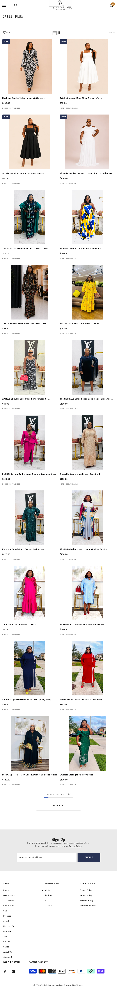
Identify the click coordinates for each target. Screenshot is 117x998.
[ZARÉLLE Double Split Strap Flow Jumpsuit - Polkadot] (29, 367)
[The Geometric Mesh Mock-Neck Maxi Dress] (29, 292)
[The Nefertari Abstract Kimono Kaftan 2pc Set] (87, 517)
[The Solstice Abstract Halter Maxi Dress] (87, 217)
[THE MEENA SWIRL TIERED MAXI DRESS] (87, 292)
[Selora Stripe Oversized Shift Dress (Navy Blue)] (29, 668)
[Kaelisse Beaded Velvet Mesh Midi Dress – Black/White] (29, 66)
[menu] (4, 5)
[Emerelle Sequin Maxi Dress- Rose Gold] (87, 442)
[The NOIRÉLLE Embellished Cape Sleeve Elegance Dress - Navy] (87, 367)
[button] (55, 33)
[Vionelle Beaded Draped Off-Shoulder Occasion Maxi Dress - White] (87, 142)
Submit (89, 857)
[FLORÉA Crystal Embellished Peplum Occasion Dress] (29, 442)
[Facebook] (4, 971)
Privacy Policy (75, 846)
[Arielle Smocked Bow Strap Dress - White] (87, 66)
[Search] (16, 5)
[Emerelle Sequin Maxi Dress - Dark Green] (29, 517)
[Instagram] (13, 971)
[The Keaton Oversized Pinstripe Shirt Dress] (87, 593)
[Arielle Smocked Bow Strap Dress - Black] (29, 142)
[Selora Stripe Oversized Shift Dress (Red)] (87, 668)
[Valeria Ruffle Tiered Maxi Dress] (29, 593)
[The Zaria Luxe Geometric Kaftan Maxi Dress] (29, 217)
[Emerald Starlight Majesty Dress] (87, 743)
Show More (58, 805)
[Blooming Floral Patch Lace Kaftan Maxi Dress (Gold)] (29, 743)
